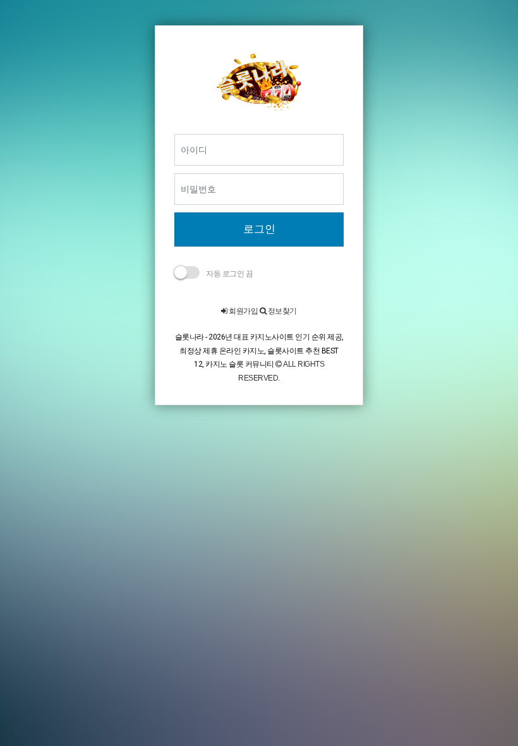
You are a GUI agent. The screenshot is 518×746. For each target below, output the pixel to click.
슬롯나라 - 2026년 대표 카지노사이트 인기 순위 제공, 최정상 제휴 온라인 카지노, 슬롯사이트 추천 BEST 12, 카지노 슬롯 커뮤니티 (259, 351)
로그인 (259, 229)
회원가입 (242, 311)
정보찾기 (281, 311)
